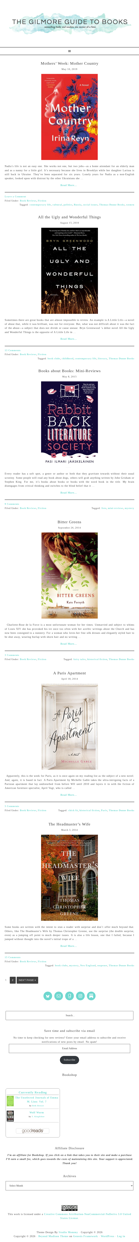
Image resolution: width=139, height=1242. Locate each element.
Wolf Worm (37, 1112)
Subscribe (69, 1059)
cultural (57, 204)
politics (68, 204)
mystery (129, 508)
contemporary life (40, 204)
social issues (90, 204)
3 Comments (12, 655)
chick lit (73, 810)
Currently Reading (33, 1092)
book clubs (54, 358)
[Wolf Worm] (10, 1120)
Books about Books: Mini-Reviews (69, 371)
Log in (121, 1236)
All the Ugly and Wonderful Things (69, 217)
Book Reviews (28, 200)
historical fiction (97, 659)
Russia (78, 204)
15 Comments (13, 957)
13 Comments (13, 350)
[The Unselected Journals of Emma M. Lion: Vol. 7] (10, 1105)
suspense (102, 965)
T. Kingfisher (38, 1117)
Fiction (42, 200)
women (130, 204)
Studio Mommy (68, 1232)
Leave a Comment (15, 196)
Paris (104, 810)
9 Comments (12, 504)
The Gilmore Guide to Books (69, 23)
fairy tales (79, 659)
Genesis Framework (85, 1236)
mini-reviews (115, 508)
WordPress (107, 1236)
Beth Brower (38, 1106)
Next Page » (27, 980)
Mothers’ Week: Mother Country (69, 63)
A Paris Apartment (69, 673)
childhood (67, 358)
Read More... (68, 185)
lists (104, 508)
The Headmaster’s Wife (69, 824)
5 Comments (12, 806)
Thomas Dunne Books (112, 204)
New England (88, 965)
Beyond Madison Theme (53, 1236)
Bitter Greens (69, 522)
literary (102, 358)
